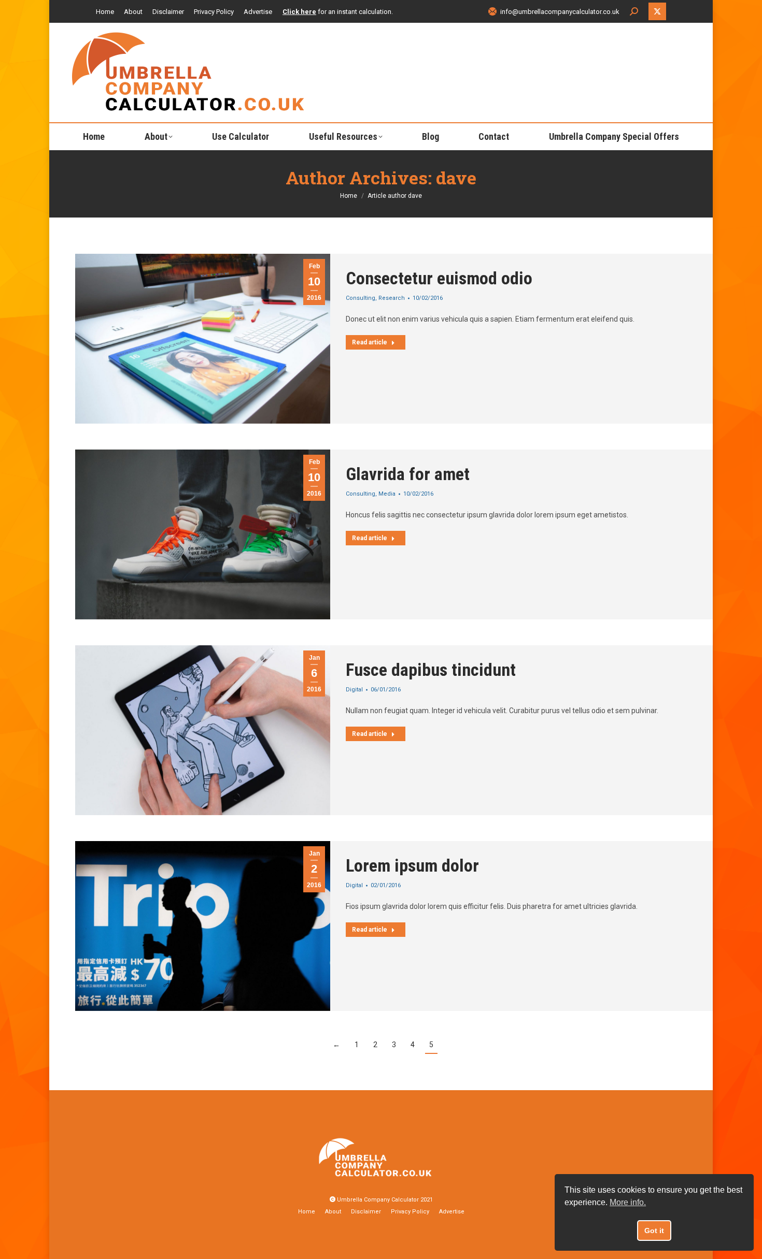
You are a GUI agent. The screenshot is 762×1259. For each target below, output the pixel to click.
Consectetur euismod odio (439, 278)
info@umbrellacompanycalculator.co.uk (559, 12)
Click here (299, 12)
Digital (354, 689)
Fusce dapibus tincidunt (431, 669)
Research (391, 298)
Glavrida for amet (408, 474)
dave (456, 177)
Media (387, 493)
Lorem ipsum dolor (412, 865)
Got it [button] (654, 1230)
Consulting (360, 298)
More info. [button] (628, 1202)
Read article (369, 342)
